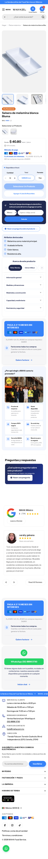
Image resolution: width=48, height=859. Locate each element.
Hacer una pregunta (21, 477)
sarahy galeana (26, 535)
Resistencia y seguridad (15, 308)
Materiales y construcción (16, 293)
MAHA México (26, 510)
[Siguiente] (42, 268)
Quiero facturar (22, 360)
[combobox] (24, 17)
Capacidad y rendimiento (15, 300)
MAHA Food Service (17, 839)
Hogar (4, 25)
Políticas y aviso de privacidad (14, 831)
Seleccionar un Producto (12, 126)
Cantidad (10, 173)
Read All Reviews (35, 582)
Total (26, 172)
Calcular (24, 219)
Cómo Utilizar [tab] (30, 268)
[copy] (11, 121)
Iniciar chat (22, 684)
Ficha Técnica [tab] (15, 268)
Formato (40, 172)
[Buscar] (43, 17)
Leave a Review (16, 521)
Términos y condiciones (12, 835)
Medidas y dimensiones (15, 285)
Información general (14, 277)
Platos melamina (15, 25)
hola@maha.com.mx (15, 729)
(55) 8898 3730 (13, 721)
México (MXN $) (12, 808)
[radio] (5, 131)
